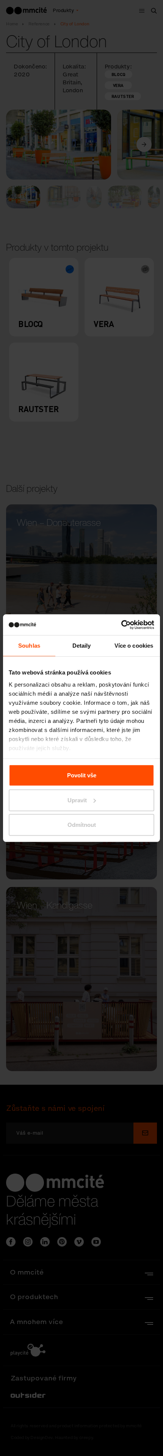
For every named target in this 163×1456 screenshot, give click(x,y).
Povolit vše (81, 775)
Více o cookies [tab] (133, 645)
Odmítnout (81, 825)
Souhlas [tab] (29, 645)
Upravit (77, 800)
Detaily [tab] (81, 645)
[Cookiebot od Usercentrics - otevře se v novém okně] (121, 625)
